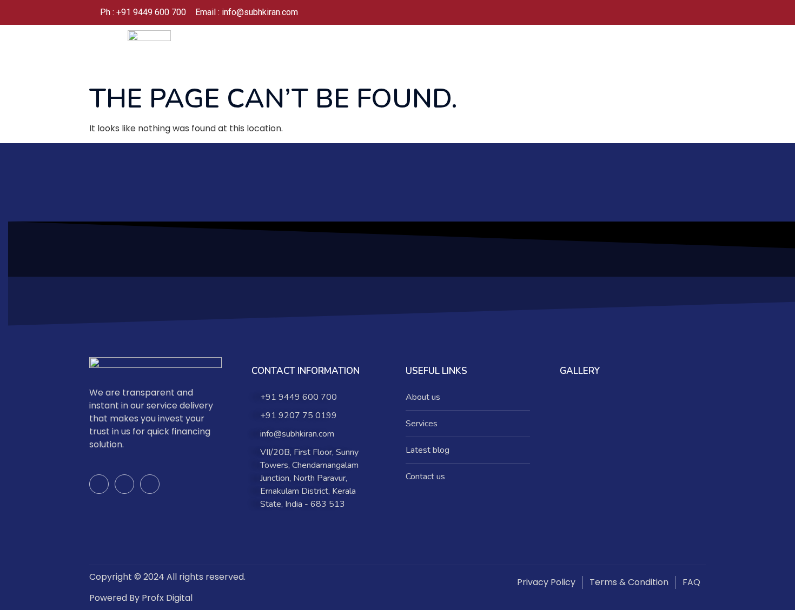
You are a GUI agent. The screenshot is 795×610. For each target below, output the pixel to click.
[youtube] (686, 12)
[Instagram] (665, 12)
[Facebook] (643, 12)
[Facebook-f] (99, 484)
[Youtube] (150, 484)
